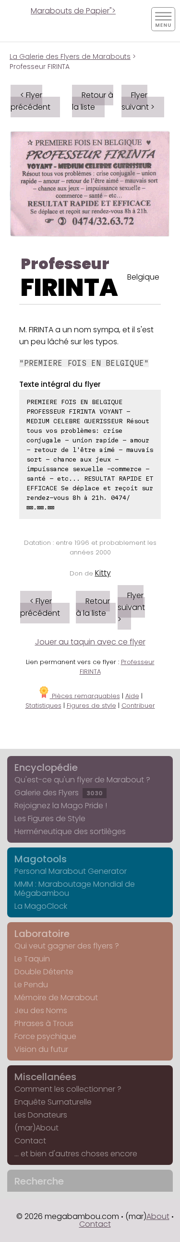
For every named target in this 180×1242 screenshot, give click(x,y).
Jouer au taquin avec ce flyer (90, 641)
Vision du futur (41, 1049)
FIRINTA (69, 288)
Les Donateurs (40, 1114)
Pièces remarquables (85, 695)
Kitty (103, 572)
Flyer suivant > (138, 101)
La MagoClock (40, 906)
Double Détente (43, 971)
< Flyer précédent (30, 101)
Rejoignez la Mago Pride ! (60, 805)
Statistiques (43, 705)
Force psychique (45, 1036)
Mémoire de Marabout (56, 997)
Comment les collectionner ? (67, 1089)
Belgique (143, 276)
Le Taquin (32, 958)
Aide (132, 695)
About (157, 1216)
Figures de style (91, 705)
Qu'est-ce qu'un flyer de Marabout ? (82, 779)
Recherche (39, 1181)
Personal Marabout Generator (70, 871)
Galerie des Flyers (58, 792)
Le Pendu (31, 984)
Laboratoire (42, 933)
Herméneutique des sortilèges (70, 831)
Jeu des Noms (40, 1010)
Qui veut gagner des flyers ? (66, 945)
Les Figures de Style (49, 818)
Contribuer (138, 705)
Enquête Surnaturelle (53, 1101)
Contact (30, 1140)
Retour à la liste (92, 101)
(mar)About (36, 1127)
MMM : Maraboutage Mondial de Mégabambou (74, 889)
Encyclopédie (46, 767)
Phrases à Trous (43, 1023)
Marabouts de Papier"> (73, 10)
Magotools (40, 859)
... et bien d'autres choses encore (75, 1153)
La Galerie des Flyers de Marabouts (70, 56)
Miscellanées (45, 1077)
